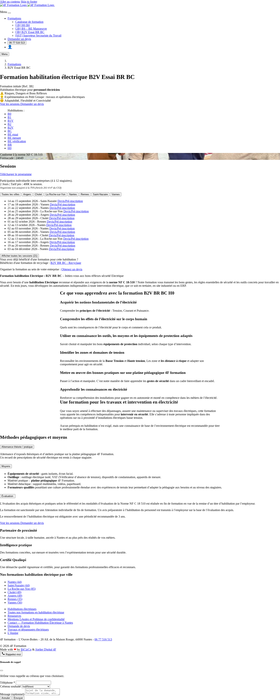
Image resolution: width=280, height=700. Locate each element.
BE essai (13, 134)
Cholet (38, 194)
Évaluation (8, 496)
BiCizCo (26, 649)
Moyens (6, 466)
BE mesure (14, 137)
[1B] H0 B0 (22, 25)
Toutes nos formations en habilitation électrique (36, 612)
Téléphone (7, 682)
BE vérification (17, 141)
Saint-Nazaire (100, 194)
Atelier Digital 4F (45, 649)
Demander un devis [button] (32, 104)
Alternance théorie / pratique (17, 446)
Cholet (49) (14, 592)
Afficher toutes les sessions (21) (19, 255)
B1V (11, 120)
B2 (9, 124)
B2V (11, 127)
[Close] (9, 13)
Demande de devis (19, 626)
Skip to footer (29, 1)
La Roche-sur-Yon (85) (22, 588)
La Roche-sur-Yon (55, 194)
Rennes (85, 194)
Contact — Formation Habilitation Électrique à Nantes (40, 622)
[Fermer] (1, 670)
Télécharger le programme (16, 174)
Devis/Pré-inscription (70, 201)
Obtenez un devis (71, 269)
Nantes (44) (15, 582)
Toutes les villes (10, 194)
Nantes (73, 194)
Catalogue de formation (29, 21)
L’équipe (13, 633)
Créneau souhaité (10, 686)
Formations (14, 18)
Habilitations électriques (22, 609)
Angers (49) (15, 595)
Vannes (116, 194)
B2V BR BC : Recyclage (65, 262)
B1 (9, 117)
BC (10, 131)
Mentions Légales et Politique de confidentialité (36, 619)
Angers (27, 194)
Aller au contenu (10, 1)
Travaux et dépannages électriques (28, 629)
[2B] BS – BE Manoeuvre (31, 28)
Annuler (6, 698)
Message (12, 694)
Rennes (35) (15, 599)
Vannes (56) (15, 602)
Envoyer (18, 698)
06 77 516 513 (17, 42)
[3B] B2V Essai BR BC (29, 32)
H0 (9, 148)
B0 (9, 113)
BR (10, 144)
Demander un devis (19, 39)
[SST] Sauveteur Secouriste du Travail (38, 35)
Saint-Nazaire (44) (19, 585)
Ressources (14, 615)
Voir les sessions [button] (10, 104)
